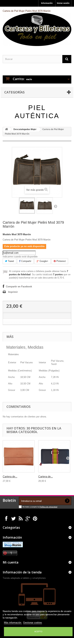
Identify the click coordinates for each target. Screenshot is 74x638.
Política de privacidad (48, 507)
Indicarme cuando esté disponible (20, 256)
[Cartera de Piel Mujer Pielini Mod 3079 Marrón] (27, 206)
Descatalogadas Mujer (24, 129)
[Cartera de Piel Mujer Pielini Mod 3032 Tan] (19, 456)
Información (47, 3)
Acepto (38, 631)
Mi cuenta (10, 562)
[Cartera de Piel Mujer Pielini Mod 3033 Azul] (54, 456)
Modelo (7, 234)
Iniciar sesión (63, 3)
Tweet (10, 261)
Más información (13, 622)
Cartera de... (10, 476)
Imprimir (13, 292)
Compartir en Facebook (19, 286)
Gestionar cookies (32, 622)
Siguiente (55, 206)
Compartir (25, 261)
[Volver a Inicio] (6, 129)
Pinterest (61, 261)
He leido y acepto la (31, 507)
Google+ (43, 261)
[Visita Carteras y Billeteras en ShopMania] (13, 544)
